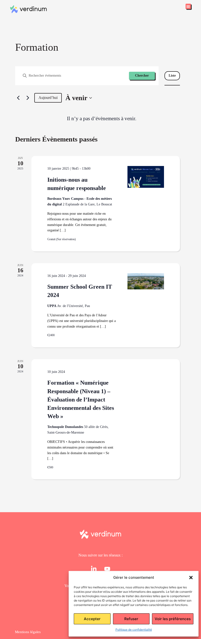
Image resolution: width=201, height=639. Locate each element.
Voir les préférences (173, 618)
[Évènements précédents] (18, 98)
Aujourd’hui (48, 97)
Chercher (142, 75)
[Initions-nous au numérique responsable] (145, 177)
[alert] (101, 118)
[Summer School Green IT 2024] (145, 281)
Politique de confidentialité (133, 629)
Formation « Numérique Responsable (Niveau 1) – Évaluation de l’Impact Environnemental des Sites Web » (80, 399)
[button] (190, 577)
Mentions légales (28, 632)
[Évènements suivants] (28, 98)
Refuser (131, 618)
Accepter (92, 618)
